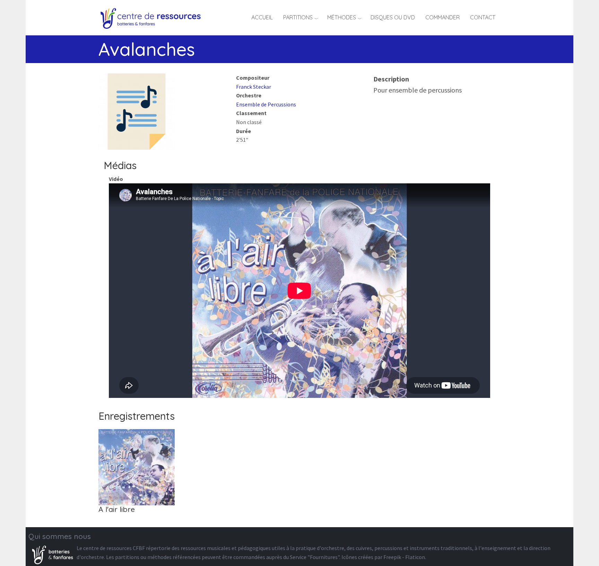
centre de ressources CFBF (114, 548)
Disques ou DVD (393, 17)
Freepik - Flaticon (404, 557)
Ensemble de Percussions (266, 104)
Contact (482, 17)
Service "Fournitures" (314, 557)
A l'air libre (116, 509)
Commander (442, 17)
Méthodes (341, 17)
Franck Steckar (253, 86)
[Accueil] (153, 17)
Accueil (262, 17)
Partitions (298, 17)
